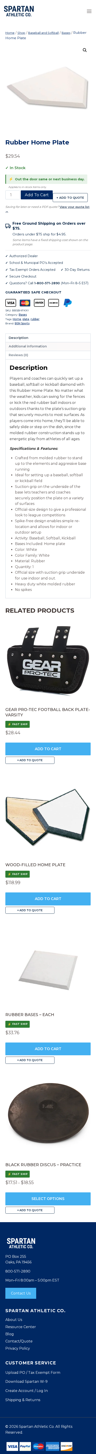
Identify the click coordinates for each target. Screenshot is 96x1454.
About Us (13, 1320)
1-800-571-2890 (47, 283)
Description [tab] (18, 338)
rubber (35, 319)
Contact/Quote (19, 1341)
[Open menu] (89, 11)
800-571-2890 (17, 1271)
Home (17, 319)
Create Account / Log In (26, 1391)
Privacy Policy (17, 1348)
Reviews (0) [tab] (18, 355)
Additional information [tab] (28, 346)
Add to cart (37, 194)
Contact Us (21, 1293)
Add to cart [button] (48, 749)
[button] (85, 50)
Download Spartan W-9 (26, 1381)
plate (26, 319)
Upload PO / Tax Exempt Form (32, 1372)
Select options (48, 1199)
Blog (9, 1334)
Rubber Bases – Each (29, 1014)
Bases (23, 314)
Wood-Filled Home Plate (35, 864)
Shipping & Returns (22, 1400)
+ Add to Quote (70, 197)
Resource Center (20, 1327)
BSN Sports (22, 323)
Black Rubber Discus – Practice (43, 1164)
